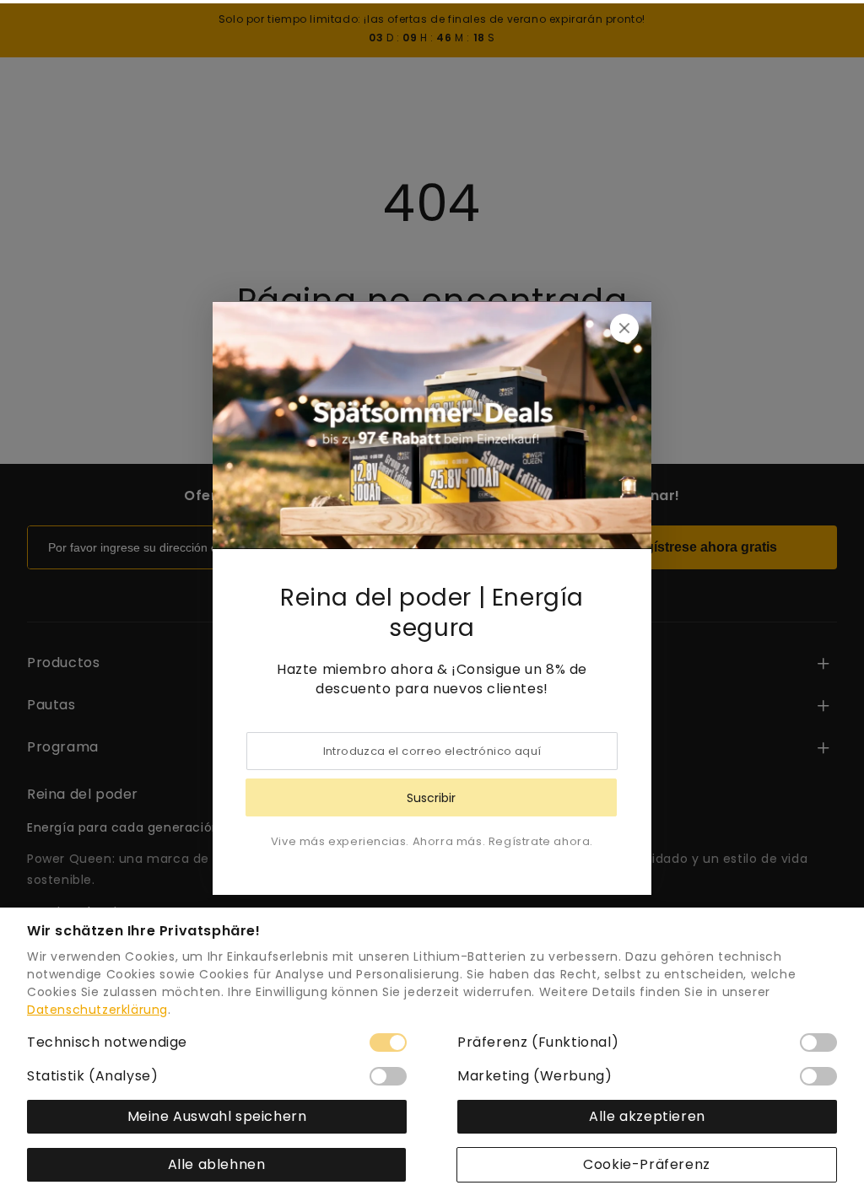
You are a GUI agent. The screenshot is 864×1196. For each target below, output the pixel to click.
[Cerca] (624, 328)
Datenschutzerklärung (97, 1009)
